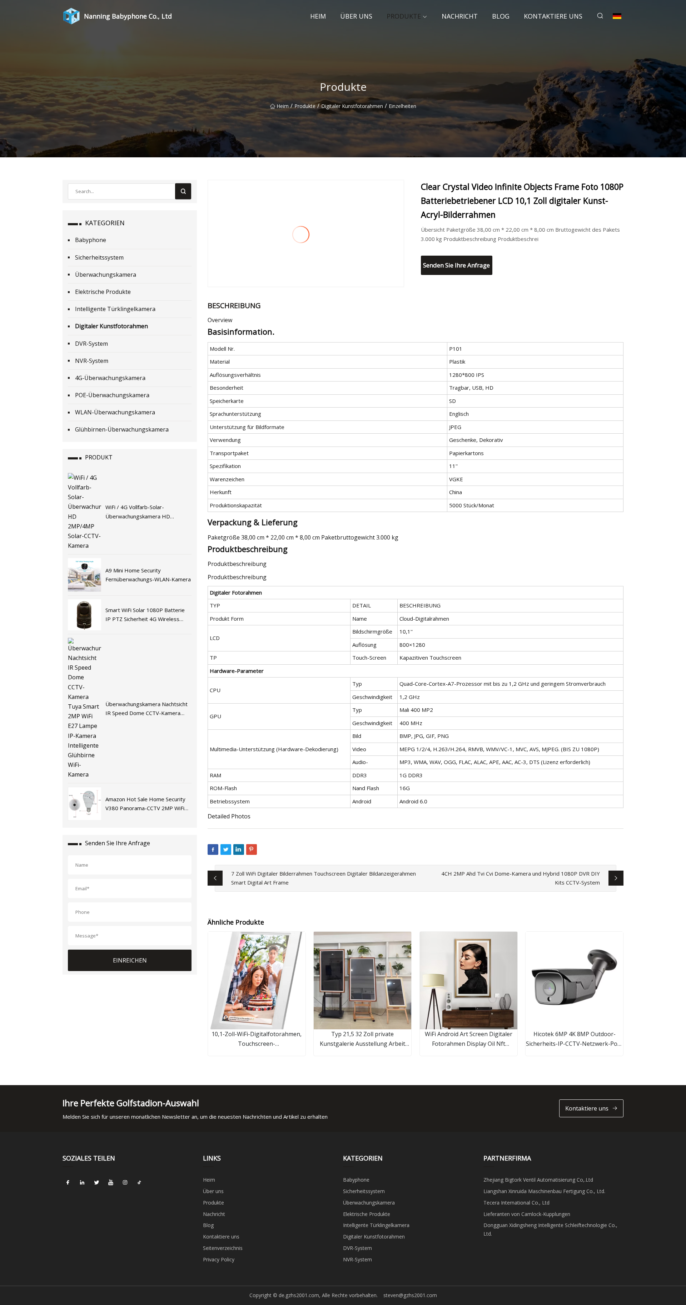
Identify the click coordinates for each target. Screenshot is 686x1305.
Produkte (404, 16)
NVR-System (91, 361)
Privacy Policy (218, 1259)
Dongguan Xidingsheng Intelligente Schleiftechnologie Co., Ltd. (550, 1229)
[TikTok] (139, 1182)
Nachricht (460, 16)
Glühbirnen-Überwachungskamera (122, 429)
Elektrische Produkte (103, 292)
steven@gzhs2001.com (410, 1295)
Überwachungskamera (105, 275)
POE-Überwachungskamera (112, 395)
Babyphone (90, 240)
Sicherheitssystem (99, 257)
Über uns (356, 16)
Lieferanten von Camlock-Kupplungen (526, 1214)
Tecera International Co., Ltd (516, 1202)
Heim (318, 16)
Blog (500, 16)
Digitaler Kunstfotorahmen (352, 106)
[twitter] (96, 1182)
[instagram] (125, 1182)
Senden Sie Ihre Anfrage (456, 265)
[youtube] (110, 1182)
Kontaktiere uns (553, 16)
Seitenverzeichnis (223, 1248)
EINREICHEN (130, 960)
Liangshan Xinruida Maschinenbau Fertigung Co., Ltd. (544, 1191)
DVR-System (91, 344)
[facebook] (68, 1182)
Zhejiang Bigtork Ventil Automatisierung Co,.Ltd (538, 1179)
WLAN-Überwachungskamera (115, 412)
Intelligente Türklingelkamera (115, 309)
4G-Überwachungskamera (110, 378)
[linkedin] (82, 1182)
